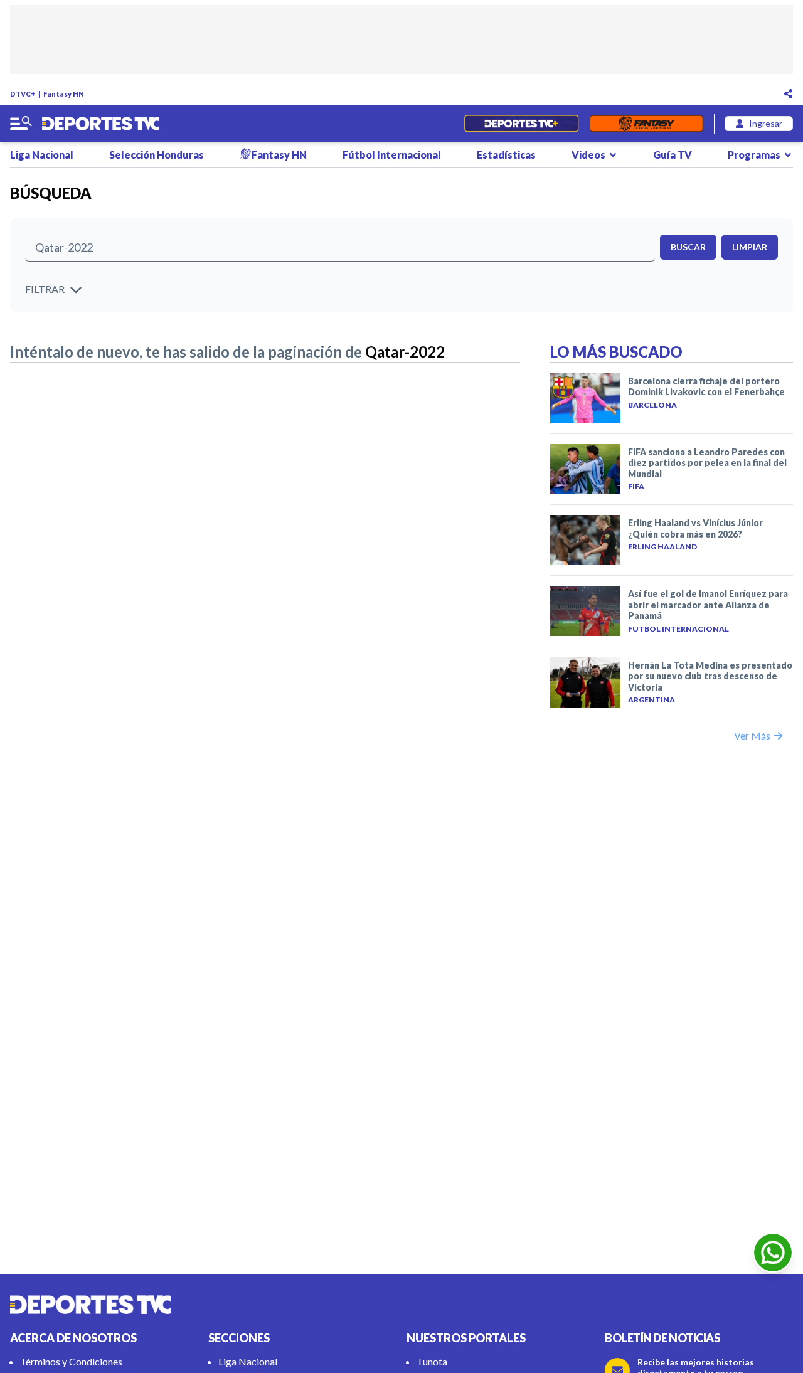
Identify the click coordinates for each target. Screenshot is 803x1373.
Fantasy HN (63, 94)
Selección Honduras (156, 155)
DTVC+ (23, 94)
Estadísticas (506, 155)
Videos (588, 155)
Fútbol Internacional (392, 155)
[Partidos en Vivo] (521, 123)
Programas (754, 155)
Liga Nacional (41, 155)
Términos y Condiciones (71, 1361)
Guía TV (672, 155)
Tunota (432, 1361)
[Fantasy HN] (646, 123)
